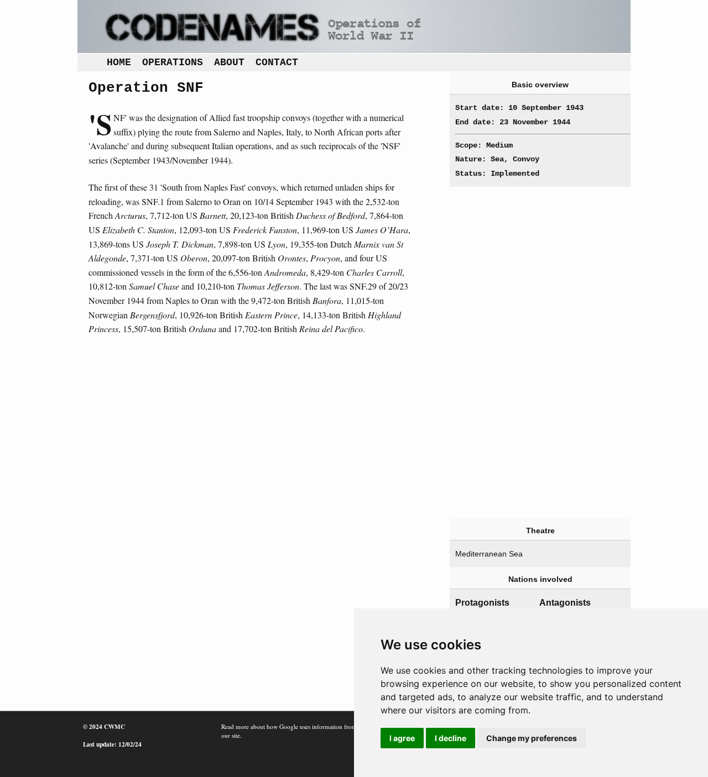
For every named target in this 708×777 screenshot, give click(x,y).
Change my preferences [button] (531, 738)
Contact (277, 62)
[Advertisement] (523, 352)
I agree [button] (402, 738)
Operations (172, 62)
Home (119, 62)
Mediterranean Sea (489, 553)
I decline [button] (450, 738)
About (229, 62)
